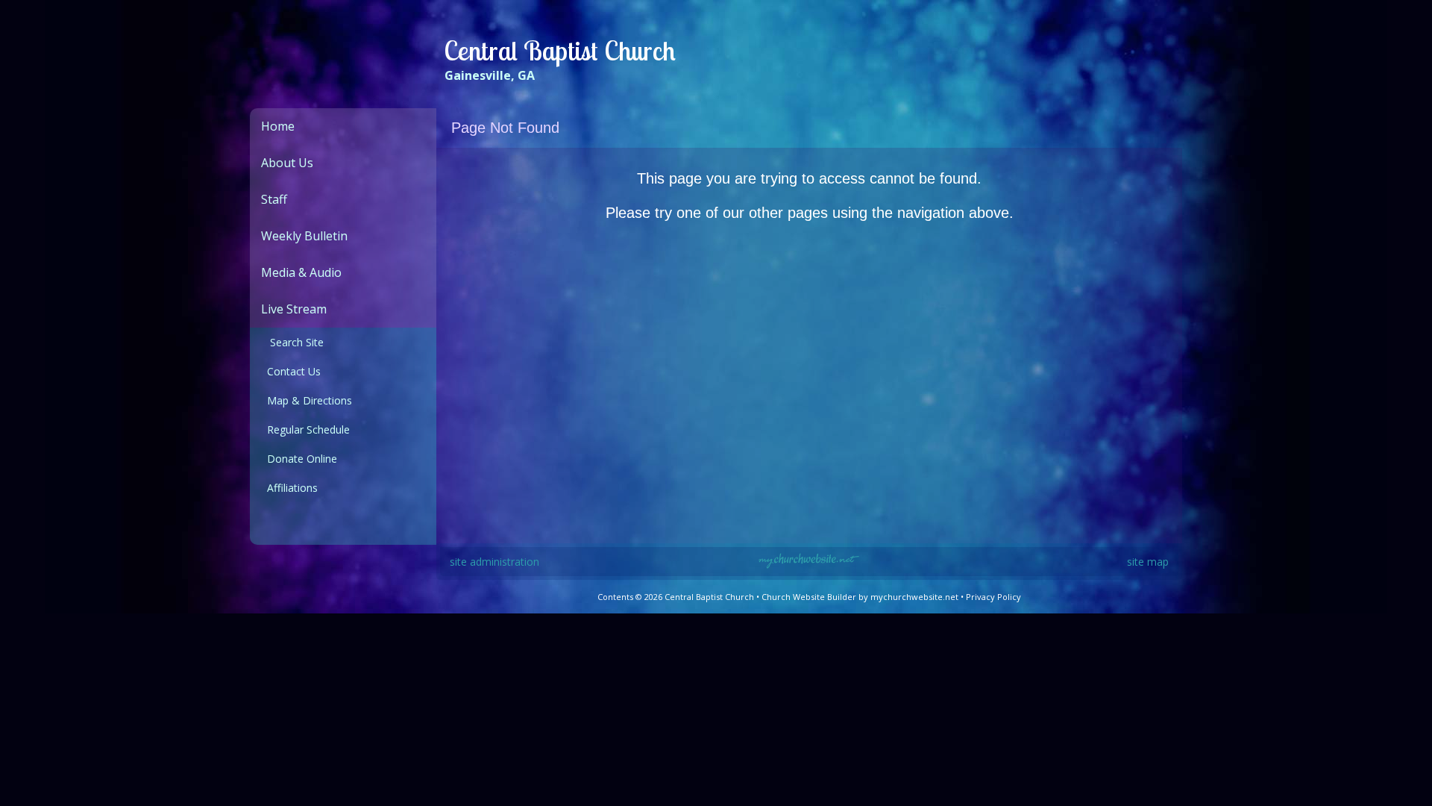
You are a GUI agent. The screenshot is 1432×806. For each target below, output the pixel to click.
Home (278, 126)
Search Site (292, 342)
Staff (274, 199)
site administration (494, 561)
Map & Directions (306, 400)
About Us (287, 162)
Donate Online (299, 459)
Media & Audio (301, 272)
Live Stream (294, 309)
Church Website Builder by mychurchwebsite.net (859, 596)
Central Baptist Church (560, 50)
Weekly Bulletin (304, 236)
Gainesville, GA (490, 75)
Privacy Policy (993, 596)
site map (1148, 561)
